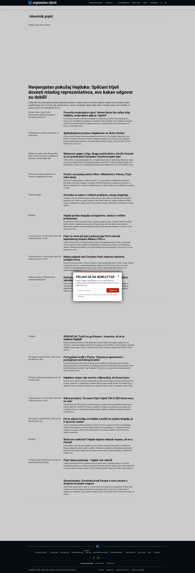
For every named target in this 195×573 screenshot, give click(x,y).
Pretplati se (113, 290)
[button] (118, 276)
